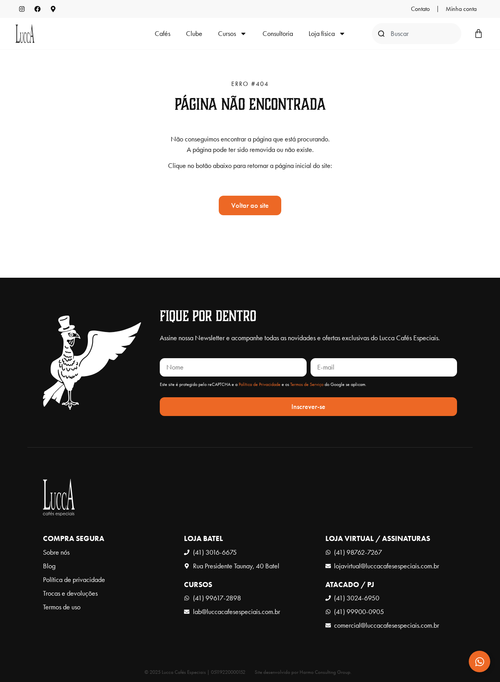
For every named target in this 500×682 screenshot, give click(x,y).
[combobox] (416, 33)
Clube (194, 33)
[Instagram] (22, 9)
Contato (420, 8)
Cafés (162, 33)
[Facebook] (37, 9)
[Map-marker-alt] (53, 9)
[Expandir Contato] (479, 661)
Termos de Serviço (306, 384)
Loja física (322, 33)
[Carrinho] (478, 33)
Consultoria (277, 33)
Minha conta (461, 8)
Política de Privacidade (259, 384)
